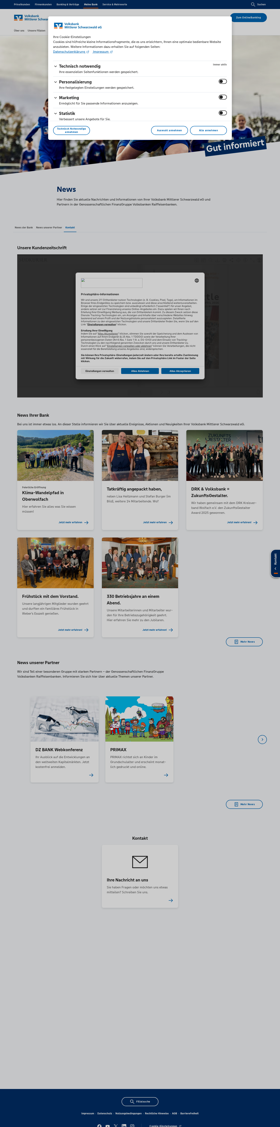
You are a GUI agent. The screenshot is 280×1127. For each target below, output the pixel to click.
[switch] (223, 81)
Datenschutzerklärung (69, 52)
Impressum (100, 52)
